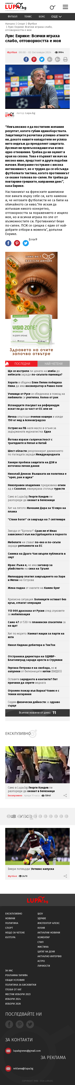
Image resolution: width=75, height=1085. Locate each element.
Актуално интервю (50, 956)
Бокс (42, 16)
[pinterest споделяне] (34, 59)
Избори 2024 (13, 999)
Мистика (43, 946)
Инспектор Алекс (49, 923)
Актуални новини (49, 932)
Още (54, 16)
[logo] (15, 7)
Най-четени (54, 364)
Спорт (21, 23)
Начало (10, 23)
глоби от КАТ (13, 989)
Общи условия (15, 980)
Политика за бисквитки (20, 984)
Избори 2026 (13, 1003)
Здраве (42, 918)
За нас (9, 970)
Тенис (28, 16)
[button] (8, 816)
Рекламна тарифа (16, 975)
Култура (10, 937)
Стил (41, 942)
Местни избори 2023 (18, 994)
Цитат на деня (46, 951)
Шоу (40, 913)
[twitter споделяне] (41, 59)
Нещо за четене (15, 932)
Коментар (44, 937)
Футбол (12, 16)
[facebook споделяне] (26, 59)
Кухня (41, 927)
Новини (10, 918)
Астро (41, 961)
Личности (44, 965)
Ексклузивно (15, 795)
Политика (11, 923)
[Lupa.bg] (9, 116)
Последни (22, 364)
